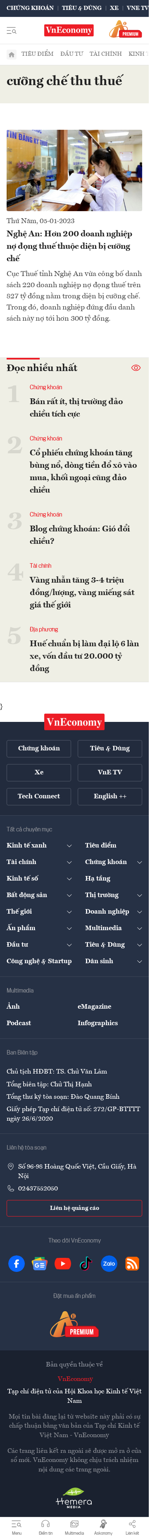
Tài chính (106, 54)
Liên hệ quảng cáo (74, 1208)
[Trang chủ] (12, 55)
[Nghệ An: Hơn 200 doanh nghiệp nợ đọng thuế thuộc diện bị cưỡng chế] (74, 170)
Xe (114, 8)
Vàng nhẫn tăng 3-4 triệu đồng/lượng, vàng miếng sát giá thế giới (82, 592)
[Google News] (39, 1263)
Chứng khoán (30, 8)
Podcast (19, 1023)
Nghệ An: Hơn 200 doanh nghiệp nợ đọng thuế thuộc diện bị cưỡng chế (69, 246)
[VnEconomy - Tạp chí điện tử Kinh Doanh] (74, 722)
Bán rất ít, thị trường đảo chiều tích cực (76, 408)
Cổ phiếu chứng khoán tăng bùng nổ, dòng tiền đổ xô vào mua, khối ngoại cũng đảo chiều (83, 472)
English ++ (110, 796)
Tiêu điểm (37, 54)
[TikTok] (86, 1263)
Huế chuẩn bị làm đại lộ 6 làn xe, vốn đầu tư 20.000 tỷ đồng (84, 656)
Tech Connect (39, 796)
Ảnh (13, 1007)
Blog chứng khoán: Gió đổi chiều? (80, 535)
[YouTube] (63, 1263)
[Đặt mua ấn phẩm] (125, 29)
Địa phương (44, 630)
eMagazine (94, 1007)
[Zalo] (109, 1263)
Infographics (98, 1023)
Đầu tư (71, 54)
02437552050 (38, 1189)
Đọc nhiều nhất (42, 369)
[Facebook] (16, 1263)
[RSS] (132, 1263)
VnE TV (138, 8)
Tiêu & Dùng (82, 8)
